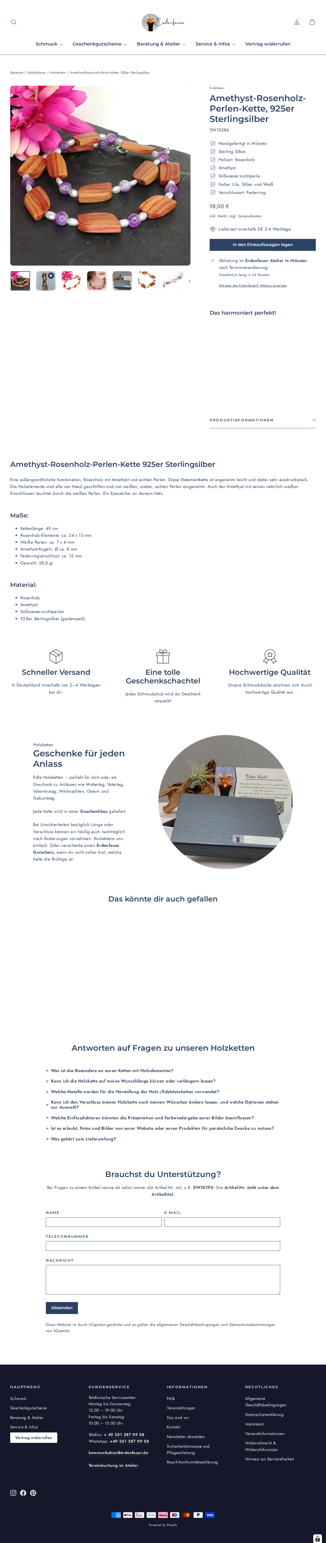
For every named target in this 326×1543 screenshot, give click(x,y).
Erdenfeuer (217, 88)
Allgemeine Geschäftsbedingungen (266, 1402)
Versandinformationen (264, 1434)
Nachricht (60, 1260)
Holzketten (58, 72)
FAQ (170, 1398)
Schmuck (47, 44)
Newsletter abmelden (186, 1437)
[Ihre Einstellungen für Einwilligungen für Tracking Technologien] (317, 1538)
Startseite (16, 72)
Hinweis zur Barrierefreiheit (269, 1459)
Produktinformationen (242, 420)
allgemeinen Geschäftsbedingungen (188, 1324)
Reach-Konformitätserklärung (192, 1462)
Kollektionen (37, 72)
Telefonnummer (67, 1236)
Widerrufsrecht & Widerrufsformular (261, 1446)
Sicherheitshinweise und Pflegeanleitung (188, 1449)
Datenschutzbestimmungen (252, 1324)
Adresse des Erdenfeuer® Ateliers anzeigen (253, 285)
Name (53, 1213)
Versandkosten (250, 216)
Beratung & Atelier (159, 44)
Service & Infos (213, 44)
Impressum (254, 1424)
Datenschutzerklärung (264, 1414)
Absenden (62, 1307)
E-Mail (172, 1213)
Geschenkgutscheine (98, 44)
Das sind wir (178, 1417)
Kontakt (173, 1427)
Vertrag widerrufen (267, 44)
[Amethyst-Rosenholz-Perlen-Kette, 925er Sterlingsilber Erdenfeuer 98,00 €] (218, 355)
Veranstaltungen (181, 1408)
